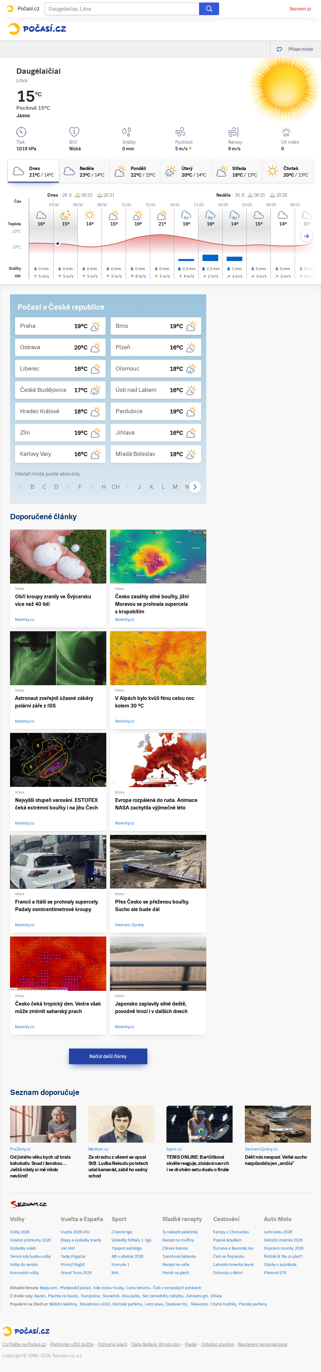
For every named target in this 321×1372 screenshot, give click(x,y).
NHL (115, 1273)
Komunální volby (24, 1273)
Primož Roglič (73, 1265)
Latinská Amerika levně (233, 1265)
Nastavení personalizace (262, 1344)
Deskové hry (177, 1304)
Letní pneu (154, 1304)
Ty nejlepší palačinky (180, 1232)
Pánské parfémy (253, 1304)
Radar (191, 1344)
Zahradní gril (197, 1296)
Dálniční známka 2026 (283, 1240)
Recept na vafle (175, 1265)
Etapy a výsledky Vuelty (81, 1240)
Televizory (199, 1304)
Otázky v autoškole (280, 1265)
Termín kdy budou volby (30, 1256)
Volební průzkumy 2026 (30, 1240)
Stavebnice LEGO (95, 1304)
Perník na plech (175, 1273)
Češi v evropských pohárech (177, 1288)
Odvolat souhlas (217, 1344)
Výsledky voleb (23, 1248)
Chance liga (122, 1232)
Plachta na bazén (63, 1296)
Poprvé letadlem (227, 1240)
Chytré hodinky (223, 1304)
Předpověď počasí (75, 1288)
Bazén (39, 1296)
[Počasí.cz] (37, 29)
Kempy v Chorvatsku (231, 1232)
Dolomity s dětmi (228, 1273)
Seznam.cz (300, 8)
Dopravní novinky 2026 (283, 1248)
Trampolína (90, 1296)
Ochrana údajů (112, 1344)
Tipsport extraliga (127, 1248)
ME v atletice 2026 (127, 1256)
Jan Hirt (68, 1248)
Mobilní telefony (63, 1304)
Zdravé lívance (175, 1248)
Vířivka (216, 1296)
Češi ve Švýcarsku (229, 1256)
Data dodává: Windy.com (156, 1344)
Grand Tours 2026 (76, 1273)
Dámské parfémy (127, 1304)
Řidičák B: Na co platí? (283, 1256)
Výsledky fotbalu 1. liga (131, 1240)
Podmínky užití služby (72, 1344)
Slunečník (111, 1296)
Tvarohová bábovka (179, 1256)
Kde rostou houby (108, 1288)
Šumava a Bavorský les (233, 1248)
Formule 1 (120, 1265)
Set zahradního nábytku (162, 1296)
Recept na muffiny (178, 1240)
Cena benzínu (138, 1288)
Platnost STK (275, 1273)
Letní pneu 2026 (278, 1232)
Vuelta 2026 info (75, 1232)
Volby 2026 (19, 1232)
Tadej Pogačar (73, 1256)
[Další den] (306, 235)
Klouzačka (131, 1296)
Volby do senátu (24, 1265)
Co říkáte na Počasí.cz (24, 1344)
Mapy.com (48, 1288)
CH (116, 486)
